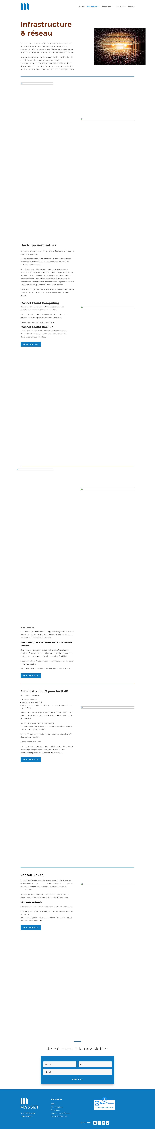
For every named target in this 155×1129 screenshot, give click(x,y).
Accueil (82, 6)
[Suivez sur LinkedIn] (95, 1123)
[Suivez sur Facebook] (99, 1123)
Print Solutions (57, 1107)
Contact (131, 6)
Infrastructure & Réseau (60, 1113)
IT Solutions (55, 1110)
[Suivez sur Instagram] (103, 1123)
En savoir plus (30, 344)
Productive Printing (59, 1116)
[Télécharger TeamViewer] (104, 1110)
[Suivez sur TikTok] (107, 1123)
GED (52, 1104)
